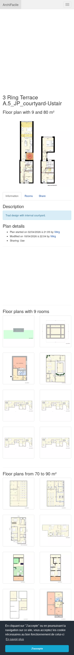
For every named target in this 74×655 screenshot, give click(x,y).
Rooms (29, 196)
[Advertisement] (37, 50)
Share (42, 196)
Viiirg (57, 232)
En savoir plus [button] (15, 639)
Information (12, 196)
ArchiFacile (10, 4)
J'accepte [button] (37, 648)
